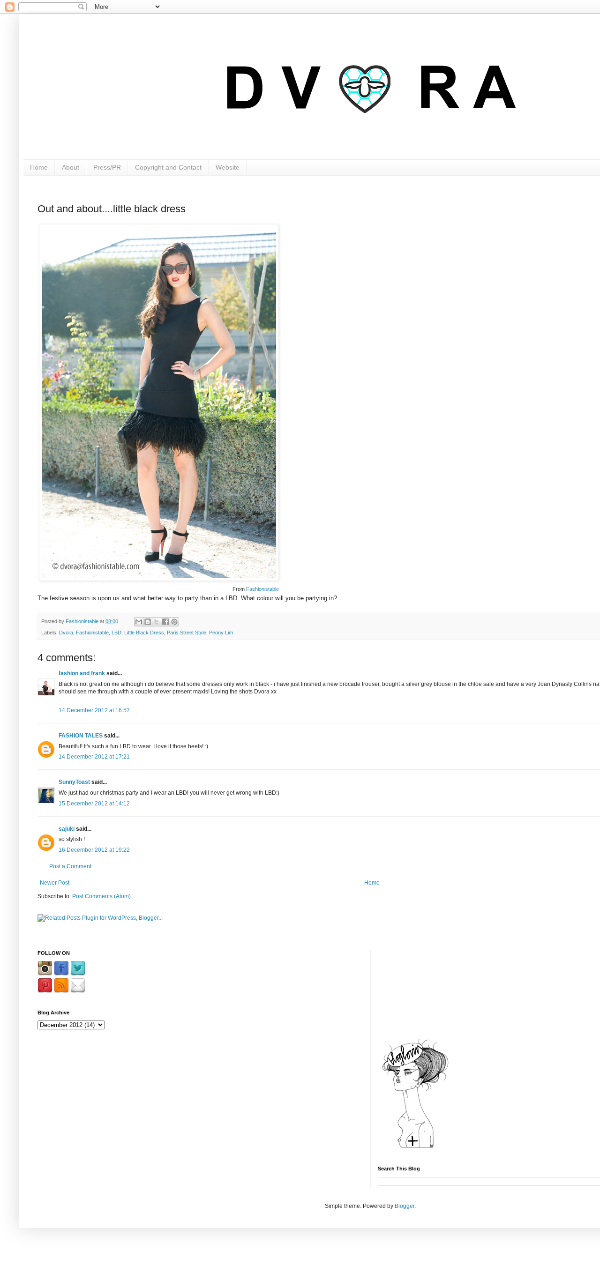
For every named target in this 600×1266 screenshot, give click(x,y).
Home (39, 167)
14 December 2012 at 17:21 (94, 756)
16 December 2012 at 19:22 (94, 850)
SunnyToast (74, 782)
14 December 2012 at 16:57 (94, 710)
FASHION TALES (81, 735)
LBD (116, 632)
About (70, 167)
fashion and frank (82, 673)
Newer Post (54, 882)
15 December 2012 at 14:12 (94, 803)
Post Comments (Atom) (101, 896)
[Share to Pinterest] (174, 621)
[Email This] (138, 621)
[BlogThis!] (147, 621)
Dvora (66, 632)
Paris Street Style (186, 632)
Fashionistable (262, 589)
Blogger (404, 1206)
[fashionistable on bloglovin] (415, 1147)
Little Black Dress (144, 632)
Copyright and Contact (168, 167)
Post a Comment (70, 866)
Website (228, 167)
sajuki (67, 829)
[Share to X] (156, 621)
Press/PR (107, 167)
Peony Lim (221, 632)
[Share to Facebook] (165, 621)
